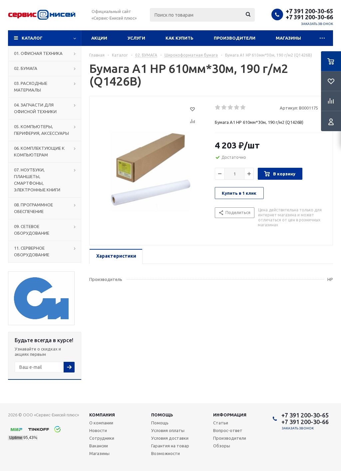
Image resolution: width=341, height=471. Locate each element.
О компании (101, 422)
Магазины (288, 38)
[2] (224, 107)
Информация (229, 414)
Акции (99, 38)
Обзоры (221, 445)
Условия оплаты (167, 430)
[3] (230, 107)
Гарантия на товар (170, 445)
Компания (102, 414)
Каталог (32, 38)
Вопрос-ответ (227, 430)
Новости (98, 430)
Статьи (220, 422)
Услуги (136, 38)
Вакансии (98, 445)
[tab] (116, 256)
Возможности (165, 453)
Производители (234, 38)
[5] (243, 107)
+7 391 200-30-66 (309, 17)
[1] (218, 107)
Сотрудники (101, 438)
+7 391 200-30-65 (309, 11)
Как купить (179, 38)
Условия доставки (169, 438)
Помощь (162, 414)
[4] (237, 107)
